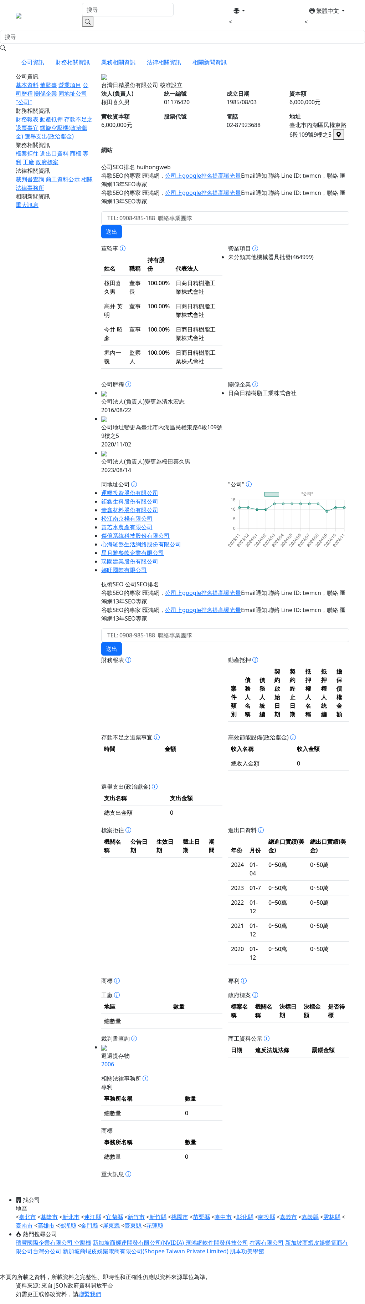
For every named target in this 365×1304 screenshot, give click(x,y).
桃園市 (179, 1217)
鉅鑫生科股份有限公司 (129, 501)
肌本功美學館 (247, 1251)
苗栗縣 (201, 1217)
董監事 (48, 85)
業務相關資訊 (118, 62)
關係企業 (45, 93)
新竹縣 (157, 1217)
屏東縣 (111, 1225)
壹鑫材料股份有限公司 (129, 510)
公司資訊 (32, 62)
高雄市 (46, 1225)
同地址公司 (72, 93)
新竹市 (136, 1217)
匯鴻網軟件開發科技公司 (216, 1243)
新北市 (70, 1217)
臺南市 (24, 1225)
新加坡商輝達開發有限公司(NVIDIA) (139, 1243)
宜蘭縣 (114, 1217)
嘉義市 (288, 1217)
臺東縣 (133, 1225)
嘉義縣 (310, 1217)
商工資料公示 (63, 179)
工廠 (28, 162)
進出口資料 (54, 153)
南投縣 (266, 1217)
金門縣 (89, 1225)
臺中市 (223, 1217)
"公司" (24, 102)
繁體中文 (327, 11)
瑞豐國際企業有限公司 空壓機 (53, 1243)
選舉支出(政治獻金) (49, 136)
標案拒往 (27, 153)
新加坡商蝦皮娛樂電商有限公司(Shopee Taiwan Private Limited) (145, 1251)
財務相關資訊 (73, 62)
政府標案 (47, 162)
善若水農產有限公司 (127, 527)
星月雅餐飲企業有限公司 (132, 553)
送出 (111, 232)
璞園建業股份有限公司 (129, 561)
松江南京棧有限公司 (127, 518)
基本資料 (27, 85)
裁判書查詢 (30, 179)
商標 (75, 153)
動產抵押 (51, 119)
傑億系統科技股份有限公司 (135, 536)
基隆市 (49, 1217)
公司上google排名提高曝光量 (203, 176)
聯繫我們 (89, 1294)
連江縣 (92, 1217)
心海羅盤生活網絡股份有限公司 (141, 544)
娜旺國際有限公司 (124, 570)
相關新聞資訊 (209, 62)
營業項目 (69, 85)
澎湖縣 (67, 1225)
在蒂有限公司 (267, 1243)
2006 (107, 1064)
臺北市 (27, 1217)
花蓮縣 (154, 1225)
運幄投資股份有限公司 (129, 493)
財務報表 (27, 119)
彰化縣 (244, 1217)
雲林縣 (331, 1217)
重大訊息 (27, 205)
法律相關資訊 (164, 62)
